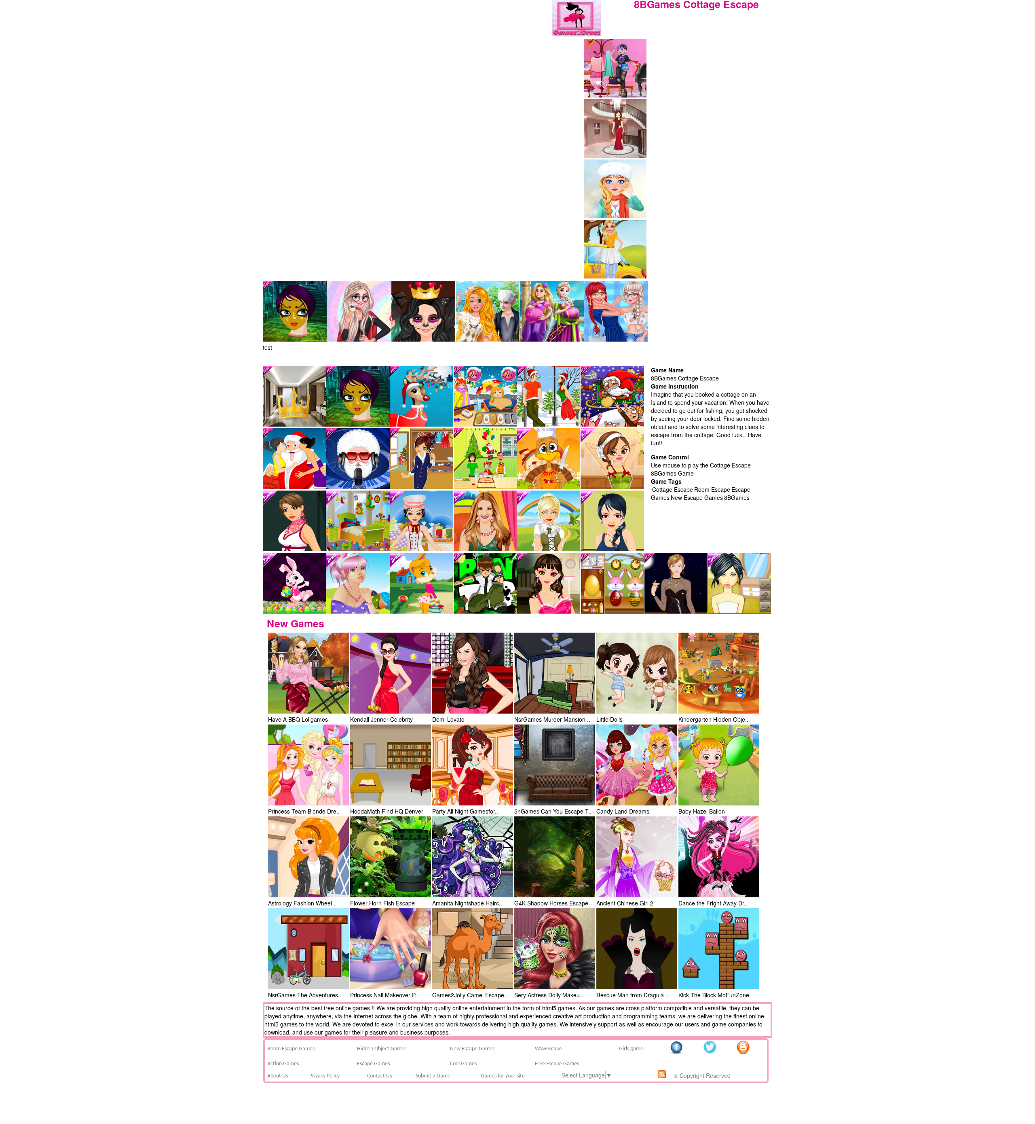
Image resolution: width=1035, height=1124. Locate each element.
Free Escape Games (557, 1064)
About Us (277, 1076)
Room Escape (712, 489)
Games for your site (503, 1076)
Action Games (283, 1064)
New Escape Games (697, 497)
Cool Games (463, 1064)
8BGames (737, 497)
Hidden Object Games (381, 1049)
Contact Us (379, 1076)
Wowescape (548, 1049)
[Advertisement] (711, 88)
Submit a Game (433, 1076)
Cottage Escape (672, 489)
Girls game (631, 1049)
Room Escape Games (291, 1049)
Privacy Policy (324, 1076)
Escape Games (373, 1064)
